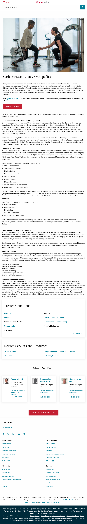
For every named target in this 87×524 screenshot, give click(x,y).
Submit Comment (8, 431)
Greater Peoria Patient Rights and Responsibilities (53, 518)
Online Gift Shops (7, 461)
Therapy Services (52, 356)
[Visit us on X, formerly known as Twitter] (8, 434)
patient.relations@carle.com (51, 502)
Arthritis (7, 313)
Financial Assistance (8, 454)
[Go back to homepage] (42, 2)
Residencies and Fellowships (55, 454)
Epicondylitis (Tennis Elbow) (55, 322)
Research (49, 450)
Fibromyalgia (9, 326)
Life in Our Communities (53, 479)
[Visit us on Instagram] (24, 434)
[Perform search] (82, 7)
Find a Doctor (6, 443)
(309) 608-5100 (13, 99)
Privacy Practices (73, 516)
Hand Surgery (10, 351)
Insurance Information (9, 450)
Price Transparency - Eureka (33, 511)
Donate (4, 486)
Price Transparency (26, 518)
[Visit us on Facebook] (4, 434)
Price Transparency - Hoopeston (44, 509)
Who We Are (6, 469)
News (4, 483)
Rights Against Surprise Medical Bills (42, 521)
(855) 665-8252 (30, 502)
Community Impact (8, 476)
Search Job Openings (52, 473)
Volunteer (5, 490)
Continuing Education (52, 457)
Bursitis (7, 317)
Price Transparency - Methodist (55, 511)
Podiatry (8, 356)
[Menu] (4, 2)
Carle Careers (50, 469)
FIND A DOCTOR (12, 107)
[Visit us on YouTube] (19, 434)
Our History (5, 473)
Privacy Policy (34, 516)
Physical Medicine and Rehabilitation (60, 351)
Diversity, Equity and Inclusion (11, 479)
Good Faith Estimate (65, 521)
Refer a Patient (50, 443)
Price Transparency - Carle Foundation (16, 509)
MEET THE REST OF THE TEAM (43, 413)
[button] (77, 333)
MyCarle (5, 457)
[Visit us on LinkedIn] (14, 434)
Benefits (48, 483)
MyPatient (49, 461)
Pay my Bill (5, 447)
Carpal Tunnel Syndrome (54, 317)
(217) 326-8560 (66, 500)
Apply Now (49, 486)
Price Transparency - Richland (69, 509)
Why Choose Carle (51, 476)
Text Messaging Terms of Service (53, 516)
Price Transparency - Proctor (46, 513)
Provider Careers (51, 447)
